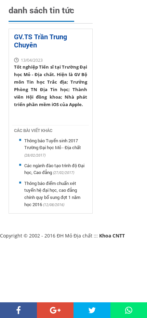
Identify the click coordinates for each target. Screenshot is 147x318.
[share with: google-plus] (55, 310)
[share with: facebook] (18, 310)
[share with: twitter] (92, 310)
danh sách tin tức (41, 10)
